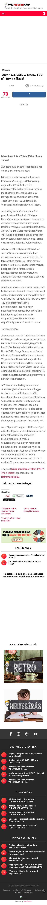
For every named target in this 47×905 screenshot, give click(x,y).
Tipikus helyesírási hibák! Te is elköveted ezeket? (22, 846)
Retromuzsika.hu (10, 476)
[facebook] (11, 734)
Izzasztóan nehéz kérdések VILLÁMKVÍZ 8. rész (21, 768)
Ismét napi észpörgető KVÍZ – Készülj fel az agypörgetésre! (26, 774)
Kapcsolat (6, 890)
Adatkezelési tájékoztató (22, 890)
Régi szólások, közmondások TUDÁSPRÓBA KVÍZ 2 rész (22, 807)
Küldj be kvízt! (39, 890)
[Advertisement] (23, 39)
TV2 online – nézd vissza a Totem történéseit (8, 511)
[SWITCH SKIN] (44, 13)
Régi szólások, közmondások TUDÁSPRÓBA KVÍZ (22, 813)
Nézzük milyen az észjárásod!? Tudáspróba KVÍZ (22, 826)
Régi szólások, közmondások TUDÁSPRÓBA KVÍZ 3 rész (22, 800)
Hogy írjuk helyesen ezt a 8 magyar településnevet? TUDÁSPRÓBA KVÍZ (25, 866)
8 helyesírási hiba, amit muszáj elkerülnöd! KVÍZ (23, 859)
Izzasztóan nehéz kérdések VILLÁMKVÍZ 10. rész (21, 781)
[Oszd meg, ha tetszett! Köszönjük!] (29, 94)
